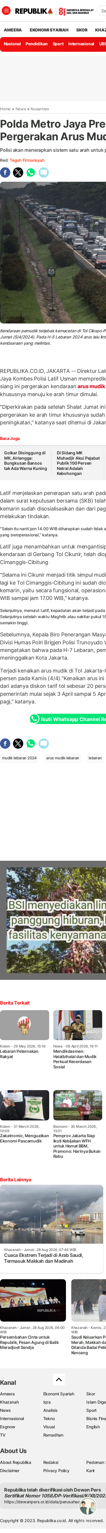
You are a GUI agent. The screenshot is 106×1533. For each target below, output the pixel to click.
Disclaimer (9, 1470)
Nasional (12, 43)
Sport (58, 43)
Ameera (7, 1393)
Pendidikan (37, 43)
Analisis (50, 1410)
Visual (49, 1426)
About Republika (15, 1462)
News (21, 108)
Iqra (47, 1401)
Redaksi (51, 1462)
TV (3, 1434)
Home (5, 108)
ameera (13, 29)
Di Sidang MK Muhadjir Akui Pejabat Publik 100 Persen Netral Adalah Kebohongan (78, 463)
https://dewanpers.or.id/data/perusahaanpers (47, 1501)
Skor (90, 1393)
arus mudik (91, 386)
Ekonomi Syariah (49, 29)
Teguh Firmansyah (27, 160)
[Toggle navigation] (6, 10)
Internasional (81, 43)
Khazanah (9, 1401)
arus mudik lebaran (62, 757)
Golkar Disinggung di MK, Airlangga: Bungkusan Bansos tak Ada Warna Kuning (25, 460)
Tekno (49, 1418)
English (93, 1426)
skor (81, 29)
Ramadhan (53, 1434)
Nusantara (40, 108)
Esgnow (7, 1426)
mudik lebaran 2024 (19, 757)
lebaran (95, 757)
